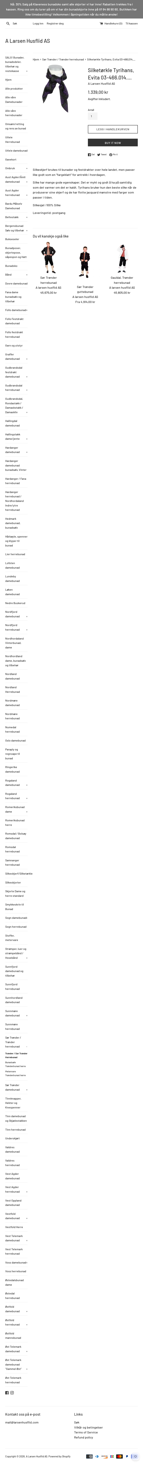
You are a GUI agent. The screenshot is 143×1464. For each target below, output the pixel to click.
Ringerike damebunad (12, 769)
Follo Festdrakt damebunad (14, 321)
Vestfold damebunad (16, 1216)
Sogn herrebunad (16, 926)
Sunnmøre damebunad (16, 1013)
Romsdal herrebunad (12, 849)
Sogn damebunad (16, 917)
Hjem (8, 79)
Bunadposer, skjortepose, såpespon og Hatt (16, 252)
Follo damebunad (16, 310)
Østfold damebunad (16, 1309)
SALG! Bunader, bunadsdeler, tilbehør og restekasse (16, 64)
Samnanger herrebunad (12, 862)
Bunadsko (11, 265)
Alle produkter (14, 88)
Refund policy (83, 1437)
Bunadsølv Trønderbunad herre (15, 1064)
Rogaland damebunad (16, 783)
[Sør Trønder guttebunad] (85, 262)
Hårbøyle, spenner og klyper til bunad (16, 541)
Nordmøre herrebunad (12, 716)
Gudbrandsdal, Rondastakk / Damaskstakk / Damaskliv (16, 405)
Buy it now (113, 142)
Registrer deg (55, 23)
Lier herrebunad (15, 554)
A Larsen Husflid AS (27, 41)
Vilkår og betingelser (88, 1427)
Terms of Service (86, 1432)
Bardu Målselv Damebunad (13, 206)
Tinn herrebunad (15, 1129)
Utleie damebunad (16, 150)
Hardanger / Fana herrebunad (15, 481)
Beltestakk (16, 217)
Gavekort (10, 159)
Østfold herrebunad (16, 1322)
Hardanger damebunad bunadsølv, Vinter (16, 465)
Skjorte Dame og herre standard (15, 893)
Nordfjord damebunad (16, 614)
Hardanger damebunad (16, 450)
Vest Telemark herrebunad (14, 1251)
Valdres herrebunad (12, 1163)
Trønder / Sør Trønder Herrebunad (16, 1055)
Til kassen (132, 23)
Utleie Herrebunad (12, 139)
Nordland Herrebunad (12, 689)
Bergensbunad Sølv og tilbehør (16, 228)
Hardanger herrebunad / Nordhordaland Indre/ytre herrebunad (14, 500)
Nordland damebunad (12, 676)
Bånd (16, 274)
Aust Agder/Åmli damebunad (16, 179)
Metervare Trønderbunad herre (15, 1073)
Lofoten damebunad (12, 565)
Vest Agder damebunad (12, 1176)
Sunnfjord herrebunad (12, 986)
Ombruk (16, 168)
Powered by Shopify (59, 1456)
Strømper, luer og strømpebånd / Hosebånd (16, 953)
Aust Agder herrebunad (16, 192)
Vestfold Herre (14, 1227)
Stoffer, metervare (11, 938)
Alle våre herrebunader (13, 113)
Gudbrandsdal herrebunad (16, 388)
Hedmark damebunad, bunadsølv (12, 523)
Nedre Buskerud (15, 603)
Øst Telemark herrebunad (13, 1380)
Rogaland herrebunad (16, 796)
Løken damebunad (12, 592)
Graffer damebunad (16, 356)
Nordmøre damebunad (12, 703)
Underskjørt (12, 1138)
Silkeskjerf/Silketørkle (16, 873)
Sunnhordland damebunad (13, 1000)
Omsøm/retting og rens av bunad (15, 126)
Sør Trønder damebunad (16, 1087)
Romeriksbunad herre (15, 822)
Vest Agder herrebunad (16, 1189)
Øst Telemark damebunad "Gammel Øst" (16, 1364)
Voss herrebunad (15, 1271)
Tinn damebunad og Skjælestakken (16, 1118)
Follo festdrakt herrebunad (14, 334)
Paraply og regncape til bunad (12, 754)
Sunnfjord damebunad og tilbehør (14, 971)
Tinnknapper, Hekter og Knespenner (13, 1103)
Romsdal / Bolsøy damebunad (15, 836)
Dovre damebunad (16, 283)
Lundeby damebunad (12, 578)
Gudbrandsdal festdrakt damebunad (16, 372)
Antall (91, 109)
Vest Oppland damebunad (13, 1203)
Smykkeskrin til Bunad (14, 907)
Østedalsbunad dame (14, 1282)
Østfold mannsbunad (13, 1335)
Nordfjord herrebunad (16, 627)
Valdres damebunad (12, 1149)
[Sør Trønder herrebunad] (48, 257)
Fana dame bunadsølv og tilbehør (13, 296)
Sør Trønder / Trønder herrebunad (16, 1042)
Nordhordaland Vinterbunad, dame (14, 643)
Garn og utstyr (14, 345)
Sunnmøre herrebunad (12, 1026)
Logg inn (38, 23)
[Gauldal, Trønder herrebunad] (122, 257)
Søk (76, 1422)
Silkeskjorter (13, 882)
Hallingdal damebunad (12, 423)
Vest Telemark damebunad (16, 1238)
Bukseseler (12, 239)
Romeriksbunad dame (16, 809)
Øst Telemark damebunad (16, 1349)
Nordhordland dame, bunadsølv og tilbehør (15, 660)
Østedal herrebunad (12, 1295)
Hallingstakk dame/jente (16, 436)
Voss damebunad (16, 1262)
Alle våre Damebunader (13, 99)
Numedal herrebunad (12, 729)
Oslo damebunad (15, 740)
